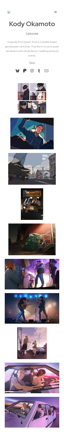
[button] (17, 71)
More (32, 62)
